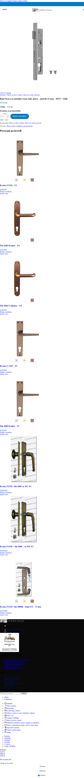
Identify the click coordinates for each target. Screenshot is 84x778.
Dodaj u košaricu (20, 116)
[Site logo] (42, 13)
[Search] (82, 9)
